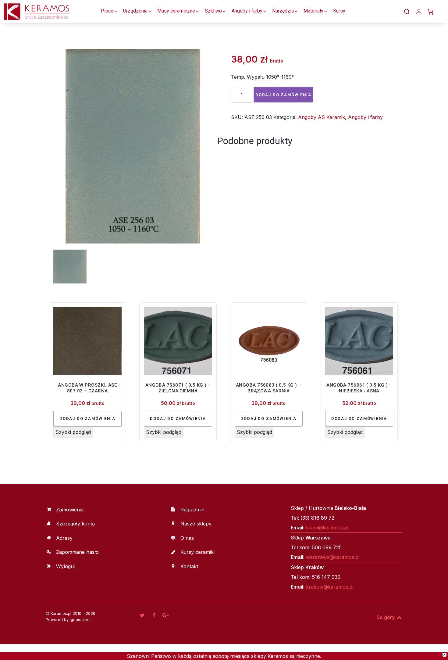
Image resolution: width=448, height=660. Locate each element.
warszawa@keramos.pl (333, 557)
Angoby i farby (365, 117)
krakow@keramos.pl (330, 587)
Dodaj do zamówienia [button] (87, 418)
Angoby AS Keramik (321, 117)
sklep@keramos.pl (327, 528)
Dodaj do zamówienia (283, 94)
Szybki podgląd (73, 432)
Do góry (386, 617)
